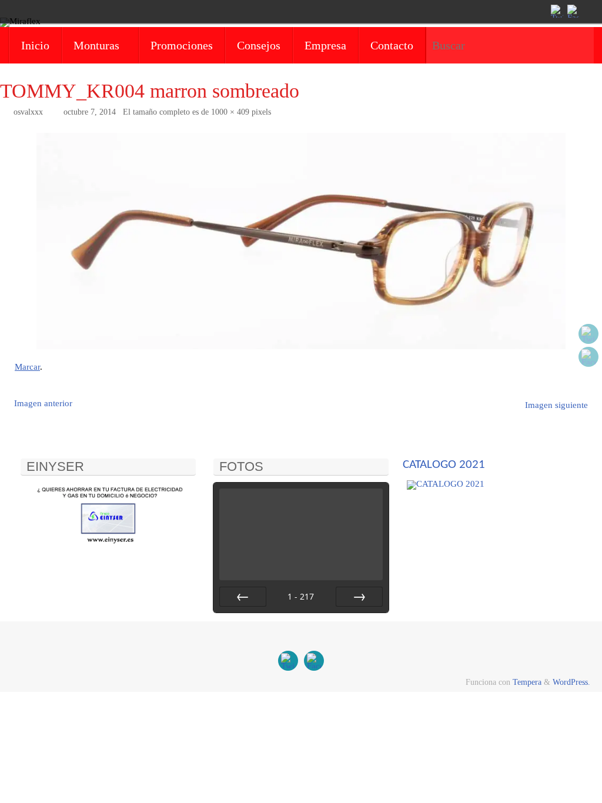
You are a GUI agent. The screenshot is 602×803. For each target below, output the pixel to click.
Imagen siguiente (556, 405)
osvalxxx (28, 112)
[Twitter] (556, 11)
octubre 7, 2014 (89, 112)
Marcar (27, 367)
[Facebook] (572, 11)
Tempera (527, 682)
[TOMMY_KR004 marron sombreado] (301, 241)
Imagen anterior (43, 403)
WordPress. (571, 682)
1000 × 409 (230, 112)
